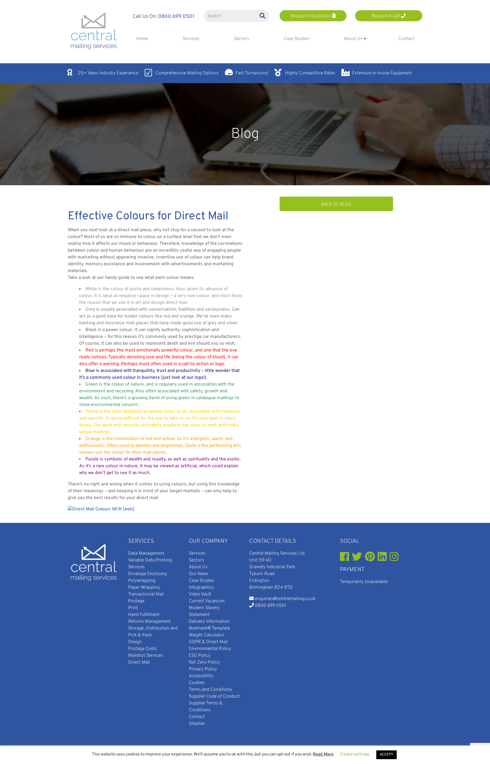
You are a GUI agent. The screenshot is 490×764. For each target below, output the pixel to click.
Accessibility (201, 676)
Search (263, 15)
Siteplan (197, 724)
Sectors (196, 560)
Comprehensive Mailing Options (187, 73)
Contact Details (272, 541)
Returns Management (149, 621)
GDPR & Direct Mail (208, 642)
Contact (197, 717)
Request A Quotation (311, 16)
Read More (323, 754)
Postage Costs (142, 649)
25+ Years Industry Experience (108, 73)
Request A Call (386, 16)
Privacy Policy (203, 669)
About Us (198, 567)
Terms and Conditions (210, 690)
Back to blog (336, 204)
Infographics (201, 587)
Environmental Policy (210, 649)
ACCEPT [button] (386, 754)
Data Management (146, 553)
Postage (136, 601)
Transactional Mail (146, 594)
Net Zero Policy (204, 662)
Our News (198, 574)
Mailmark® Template (209, 628)
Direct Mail (139, 662)
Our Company (208, 541)
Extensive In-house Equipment (382, 73)
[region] (245, 134)
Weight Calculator (206, 635)
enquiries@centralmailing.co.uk (285, 599)
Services (141, 541)
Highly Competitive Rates (310, 73)
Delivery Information (209, 621)
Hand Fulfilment (144, 615)
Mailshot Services (145, 655)
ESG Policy (199, 655)
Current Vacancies (207, 601)
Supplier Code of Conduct (214, 696)
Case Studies (201, 581)
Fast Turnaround (252, 73)
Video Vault (200, 594)
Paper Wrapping (144, 587)
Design (135, 642)
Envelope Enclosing (147, 574)
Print (133, 608)
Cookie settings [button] (354, 754)
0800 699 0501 (176, 16)
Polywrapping (141, 581)
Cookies (196, 683)
